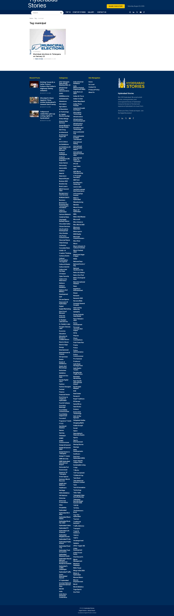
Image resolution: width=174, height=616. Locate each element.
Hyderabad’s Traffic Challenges (63, 567)
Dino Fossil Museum (63, 312)
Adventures (63, 101)
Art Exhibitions (64, 144)
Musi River (76, 241)
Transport (76, 528)
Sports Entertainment (78, 441)
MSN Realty (77, 234)
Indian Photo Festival (77, 104)
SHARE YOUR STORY (116, 6)
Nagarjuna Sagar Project (79, 255)
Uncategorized (78, 540)
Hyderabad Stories (89, 608)
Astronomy (63, 165)
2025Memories (64, 96)
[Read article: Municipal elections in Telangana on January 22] (48, 42)
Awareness (62, 176)
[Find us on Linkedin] (122, 118)
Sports (75, 437)
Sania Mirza (77, 404)
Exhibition (62, 373)
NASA (75, 259)
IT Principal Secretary (77, 176)
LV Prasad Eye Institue (78, 194)
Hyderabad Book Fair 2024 (64, 522)
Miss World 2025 (78, 224)
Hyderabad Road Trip (64, 546)
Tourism (76, 519)
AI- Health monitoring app (64, 115)
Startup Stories (78, 444)
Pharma (76, 335)
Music (75, 243)
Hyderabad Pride (64, 539)
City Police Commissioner (64, 236)
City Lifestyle (63, 233)
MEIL (75, 214)
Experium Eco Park (63, 376)
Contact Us (92, 87)
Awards (61, 173)
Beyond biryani (64, 178)
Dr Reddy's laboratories (63, 320)
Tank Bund (76, 478)
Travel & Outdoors (76, 532)
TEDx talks (77, 493)
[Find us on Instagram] (130, 12)
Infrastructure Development (78, 124)
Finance (61, 392)
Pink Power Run (78, 342)
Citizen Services (64, 226)
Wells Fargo (77, 568)
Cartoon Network (65, 214)
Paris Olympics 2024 (78, 319)
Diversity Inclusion (62, 316)
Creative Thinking (65, 253)
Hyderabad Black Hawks (64, 517)
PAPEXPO (76, 312)
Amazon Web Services (63, 122)
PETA (75, 333)
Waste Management (77, 560)
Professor (76, 361)
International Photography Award (77, 147)
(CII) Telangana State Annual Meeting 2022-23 (64, 83)
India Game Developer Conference (63, 595)
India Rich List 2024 (78, 92)
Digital (61, 306)
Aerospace (62, 104)
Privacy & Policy (94, 89)
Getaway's (62, 435)
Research (76, 396)
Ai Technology (64, 112)
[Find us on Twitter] (137, 12)
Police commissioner (78, 355)
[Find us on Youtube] (140, 12)
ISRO (75, 169)
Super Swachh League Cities (78, 461)
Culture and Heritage (63, 270)
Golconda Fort (64, 467)
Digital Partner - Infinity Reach (87, 610)
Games (61, 430)
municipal (41, 18)
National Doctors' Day (79, 264)
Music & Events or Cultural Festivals (79, 247)
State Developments (78, 450)
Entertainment (64, 350)
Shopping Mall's (78, 423)
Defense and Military (63, 290)
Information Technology (77, 113)
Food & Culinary (64, 403)
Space (75, 431)
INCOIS (61, 589)
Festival (61, 389)
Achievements (64, 99)
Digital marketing (65, 309)
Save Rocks (77, 406)
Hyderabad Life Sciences (64, 531)
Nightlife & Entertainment (78, 289)
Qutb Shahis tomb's (77, 369)
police (75, 348)
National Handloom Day (78, 269)
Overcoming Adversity (77, 308)
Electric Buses (64, 342)
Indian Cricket (78, 99)
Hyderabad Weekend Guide (64, 555)
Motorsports (77, 231)
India (60, 591)
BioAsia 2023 (63, 181)
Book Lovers (63, 186)
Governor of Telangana (63, 473)
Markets (76, 205)
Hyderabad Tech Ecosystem (64, 551)
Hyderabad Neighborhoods (64, 535)
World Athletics (78, 587)
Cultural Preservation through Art (63, 260)
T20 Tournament (78, 473)
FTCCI (61, 423)
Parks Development (77, 323)
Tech (75, 485)
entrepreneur (63, 357)
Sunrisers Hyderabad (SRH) (79, 457)
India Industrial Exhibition (78, 82)
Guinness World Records (64, 480)
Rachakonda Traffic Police (77, 373)
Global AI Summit (65, 445)
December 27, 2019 (50, 59)
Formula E (62, 418)
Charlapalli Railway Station (64, 220)
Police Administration (78, 351)
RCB (74, 391)
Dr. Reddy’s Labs (64, 324)
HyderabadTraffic (65, 572)
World (75, 584)
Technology (77, 490)
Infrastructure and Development (79, 120)
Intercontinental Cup (78, 132)
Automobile (63, 168)
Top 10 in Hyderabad (77, 515)
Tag (36, 18)
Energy (61, 347)
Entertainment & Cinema (64, 353)
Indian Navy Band (79, 101)
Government (37, 51)
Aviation (62, 171)
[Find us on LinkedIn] (133, 12)
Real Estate (77, 393)
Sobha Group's (78, 425)
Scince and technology (77, 412)
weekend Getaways (76, 564)
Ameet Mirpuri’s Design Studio (64, 126)
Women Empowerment (78, 580)
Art (60, 139)
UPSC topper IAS (79, 546)
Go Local (91, 84)
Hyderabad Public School (65, 542)
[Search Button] (61, 11)
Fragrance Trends (65, 421)
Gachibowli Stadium (62, 427)
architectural (63, 132)
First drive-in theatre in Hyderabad (63, 398)
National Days (78, 261)
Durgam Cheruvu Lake (64, 327)
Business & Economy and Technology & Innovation (63, 205)
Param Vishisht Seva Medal (78, 315)
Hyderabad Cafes (65, 525)
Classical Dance (64, 240)
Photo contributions (78, 339)
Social (75, 428)
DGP (60, 297)
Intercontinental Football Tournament (78, 137)
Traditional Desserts (77, 522)
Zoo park (76, 592)
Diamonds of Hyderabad (63, 302)
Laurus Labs (77, 187)
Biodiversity (63, 184)
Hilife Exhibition (64, 493)
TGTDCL (76, 508)
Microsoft (76, 219)
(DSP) (61, 93)
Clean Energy (63, 243)
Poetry (75, 345)
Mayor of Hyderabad (77, 210)
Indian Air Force (78, 96)
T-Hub (75, 467)
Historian (62, 498)
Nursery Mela (77, 301)
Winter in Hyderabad (77, 574)
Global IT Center (64, 456)
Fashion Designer (65, 387)
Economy (62, 331)
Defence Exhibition (62, 286)
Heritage (62, 490)
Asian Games (63, 163)
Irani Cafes (77, 166)
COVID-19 (62, 250)
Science (76, 409)
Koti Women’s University (77, 183)
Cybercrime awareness (63, 279)
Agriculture (63, 106)
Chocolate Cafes (64, 224)
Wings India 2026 (79, 570)
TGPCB (75, 505)
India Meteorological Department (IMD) (79, 87)
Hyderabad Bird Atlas (64, 513)
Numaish (76, 295)
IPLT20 (75, 164)
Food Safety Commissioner (64, 410)
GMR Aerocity (63, 459)
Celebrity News (64, 217)
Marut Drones (78, 207)
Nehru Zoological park (79, 278)
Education (62, 333)
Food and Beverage (62, 406)
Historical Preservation (63, 501)
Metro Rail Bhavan (79, 217)
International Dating (77, 142)
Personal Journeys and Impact (77, 328)
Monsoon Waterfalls (76, 228)
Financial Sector (64, 394)
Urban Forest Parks (77, 553)
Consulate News (64, 248)
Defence (62, 283)
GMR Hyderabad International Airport (64, 463)
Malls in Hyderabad (77, 198)
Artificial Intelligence (63, 153)
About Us (92, 92)
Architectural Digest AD (63, 135)
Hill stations (63, 495)
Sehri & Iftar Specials (77, 417)
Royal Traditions (78, 399)
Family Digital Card (63, 380)
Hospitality (62, 507)
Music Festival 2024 (78, 251)
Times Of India (39, 59)
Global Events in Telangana (64, 452)
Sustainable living (79, 465)
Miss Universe (78, 222)
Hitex (61, 505)
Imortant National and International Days (65, 584)
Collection (62, 245)
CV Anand (62, 274)
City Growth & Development (63, 229)
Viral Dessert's (78, 557)
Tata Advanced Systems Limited (79, 481)
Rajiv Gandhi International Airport (77, 382)
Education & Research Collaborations (64, 337)
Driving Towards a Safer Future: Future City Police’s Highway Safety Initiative (48, 86)
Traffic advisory (78, 526)
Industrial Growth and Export (79, 109)
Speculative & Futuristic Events (78, 434)
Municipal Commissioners (78, 237)
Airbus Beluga (63, 118)
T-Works (76, 470)
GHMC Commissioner (64, 441)
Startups (76, 447)
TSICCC (76, 535)
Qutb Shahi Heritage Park (78, 364)
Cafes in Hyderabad (62, 211)
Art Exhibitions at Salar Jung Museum (64, 148)
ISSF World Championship (78, 172)
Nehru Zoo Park (78, 275)
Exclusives (62, 370)
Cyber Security (64, 276)
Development (63, 294)
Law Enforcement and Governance (79, 190)
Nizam (75, 293)
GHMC (61, 438)
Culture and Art (64, 267)
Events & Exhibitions (62, 362)
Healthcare (62, 487)
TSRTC (75, 538)
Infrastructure (78, 116)
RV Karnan (76, 401)
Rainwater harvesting (77, 377)
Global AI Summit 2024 (65, 448)
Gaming (61, 433)
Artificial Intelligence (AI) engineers (64, 158)
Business (62, 200)
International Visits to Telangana (77, 159)
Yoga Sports (77, 589)
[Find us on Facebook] (143, 12)
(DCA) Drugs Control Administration (64, 89)
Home (31, 18)
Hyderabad (62, 510)
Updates (76, 543)
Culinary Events (64, 256)
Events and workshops (63, 367)
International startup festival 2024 (78, 153)
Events (61, 359)
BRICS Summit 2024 (64, 189)
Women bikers (78, 577)
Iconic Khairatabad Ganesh (63, 576)
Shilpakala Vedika (79, 420)
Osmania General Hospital (79, 304)
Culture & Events (64, 264)
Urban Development (77, 549)
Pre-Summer (77, 359)
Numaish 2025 (78, 298)
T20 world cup (78, 475)
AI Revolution (63, 109)
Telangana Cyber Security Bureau (79, 496)
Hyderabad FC (64, 528)
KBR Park (76, 180)
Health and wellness (62, 484)
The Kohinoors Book (78, 511)
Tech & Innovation (79, 487)
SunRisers (76, 454)
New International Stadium (79, 282)
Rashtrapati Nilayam (77, 387)
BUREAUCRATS (64, 197)
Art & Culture (63, 142)
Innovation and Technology (78, 128)
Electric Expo (63, 345)
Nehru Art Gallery (79, 272)
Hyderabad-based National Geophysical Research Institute (65, 561)
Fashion (61, 384)
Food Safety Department (63, 414)
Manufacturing (78, 202)
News (75, 286)
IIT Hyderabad (64, 580)
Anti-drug (62, 130)
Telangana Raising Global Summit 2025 (78, 501)
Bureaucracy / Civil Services (63, 194)
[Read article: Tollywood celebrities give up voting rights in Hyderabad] (34, 114)
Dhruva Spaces (64, 299)
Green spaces (63, 476)
